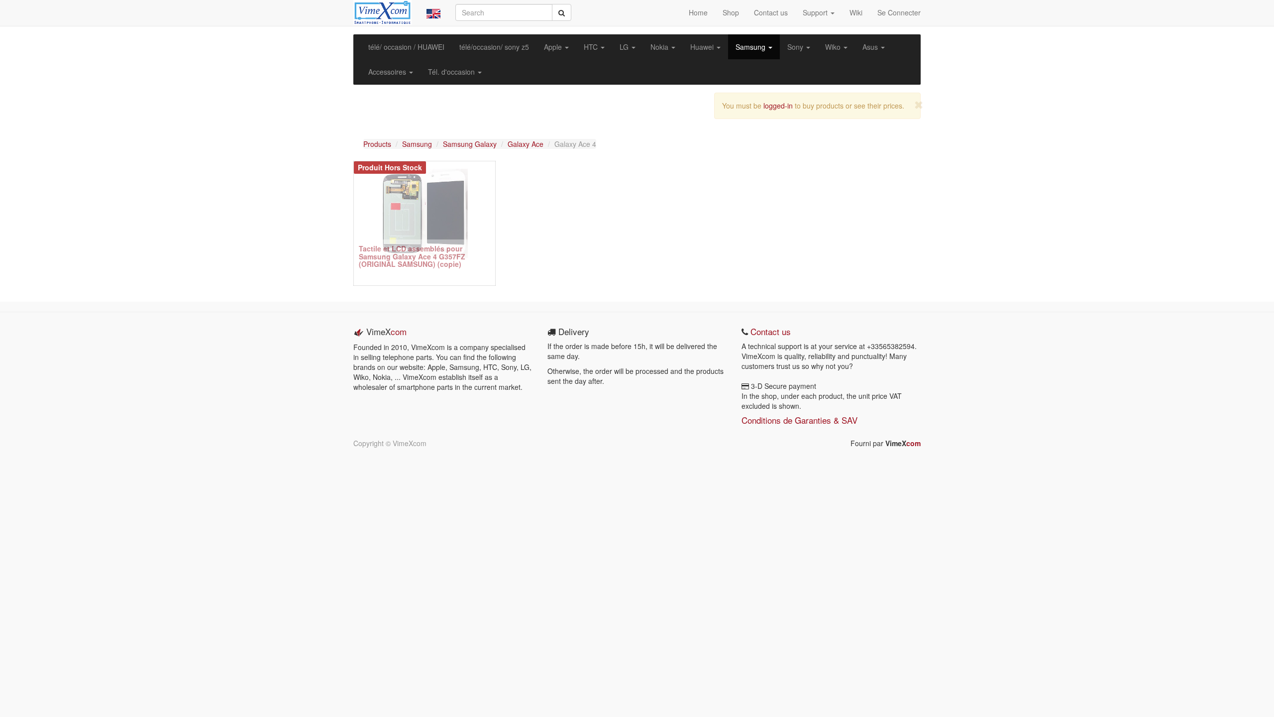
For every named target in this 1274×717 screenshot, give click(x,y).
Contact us (769, 331)
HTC (592, 47)
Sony (796, 47)
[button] (433, 13)
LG (625, 47)
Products (377, 144)
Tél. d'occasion (452, 72)
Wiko (834, 47)
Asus (871, 47)
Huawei (703, 47)
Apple (554, 47)
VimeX (903, 443)
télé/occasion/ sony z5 (494, 47)
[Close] (919, 105)
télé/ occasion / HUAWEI (406, 47)
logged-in (778, 106)
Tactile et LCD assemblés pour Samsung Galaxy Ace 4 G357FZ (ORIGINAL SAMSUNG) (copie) (412, 256)
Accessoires (388, 72)
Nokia (660, 47)
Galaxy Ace (525, 144)
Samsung (751, 47)
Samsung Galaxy (470, 144)
